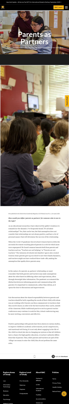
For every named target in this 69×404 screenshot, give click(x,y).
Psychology (6, 399)
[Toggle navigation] (66, 7)
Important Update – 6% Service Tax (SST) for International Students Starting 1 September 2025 (33, 2)
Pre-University (24, 381)
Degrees (22, 389)
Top (34, 357)
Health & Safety (57, 387)
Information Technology (6, 386)
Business (5, 391)
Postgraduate (24, 393)
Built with (61, 356)
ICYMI (38, 384)
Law (4, 381)
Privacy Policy (56, 383)
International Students (39, 389)
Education (6, 395)
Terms (54, 379)
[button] (64, 394)
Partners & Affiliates (39, 379)
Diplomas (22, 385)
